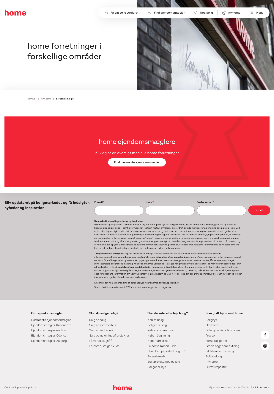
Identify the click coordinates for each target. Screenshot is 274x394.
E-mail (99, 202)
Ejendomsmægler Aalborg (49, 340)
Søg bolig (206, 12)
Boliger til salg (157, 325)
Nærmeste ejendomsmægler (51, 319)
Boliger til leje (156, 366)
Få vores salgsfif (100, 340)
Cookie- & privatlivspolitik (20, 387)
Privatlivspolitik (216, 366)
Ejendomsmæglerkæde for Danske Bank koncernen (239, 387)
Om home (46, 99)
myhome (234, 12)
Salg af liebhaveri (101, 330)
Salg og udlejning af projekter (109, 335)
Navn (150, 202)
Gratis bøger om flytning (222, 346)
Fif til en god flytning (220, 351)
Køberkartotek (157, 340)
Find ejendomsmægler (169, 12)
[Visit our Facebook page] (265, 335)
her (177, 283)
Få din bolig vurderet (124, 12)
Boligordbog (214, 356)
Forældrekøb (156, 356)
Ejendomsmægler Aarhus (48, 330)
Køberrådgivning (158, 335)
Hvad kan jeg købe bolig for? (166, 351)
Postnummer (205, 202)
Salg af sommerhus (102, 325)
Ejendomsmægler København (51, 325)
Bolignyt (211, 319)
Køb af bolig (155, 319)
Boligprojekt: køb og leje (163, 361)
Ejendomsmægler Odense (49, 335)
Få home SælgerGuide (104, 346)
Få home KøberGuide (161, 346)
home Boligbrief (216, 340)
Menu (260, 12)
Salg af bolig (97, 319)
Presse (210, 335)
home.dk (31, 99)
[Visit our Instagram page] (265, 345)
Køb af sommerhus (160, 330)
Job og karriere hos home (223, 330)
